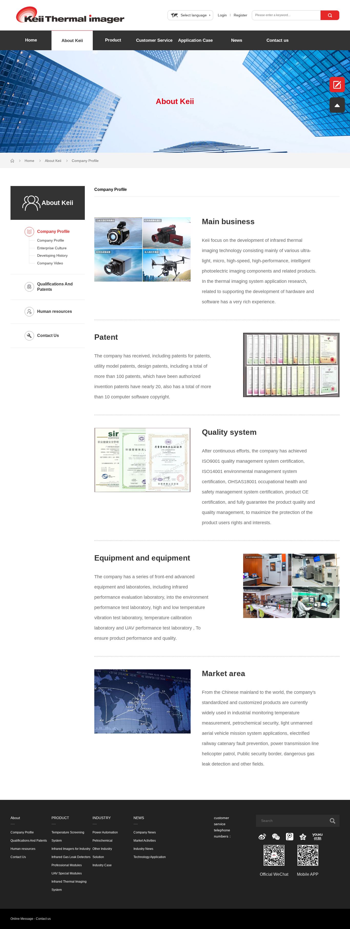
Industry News (143, 849)
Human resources (23, 849)
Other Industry (102, 849)
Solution (98, 857)
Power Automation (105, 832)
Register (240, 15)
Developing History (52, 255)
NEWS (138, 818)
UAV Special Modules (67, 873)
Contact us (277, 40)
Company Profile (85, 161)
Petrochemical (102, 840)
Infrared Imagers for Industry (71, 849)
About (15, 818)
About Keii (72, 40)
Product (113, 40)
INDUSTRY (101, 818)
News (236, 40)
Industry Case (102, 865)
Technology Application (149, 857)
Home (31, 40)
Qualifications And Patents (29, 840)
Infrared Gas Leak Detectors (71, 857)
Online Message (22, 919)
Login (222, 15)
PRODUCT (60, 818)
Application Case (195, 40)
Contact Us (18, 857)
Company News (144, 832)
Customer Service (154, 40)
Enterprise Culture (52, 248)
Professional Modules (67, 865)
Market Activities (144, 840)
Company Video (50, 263)
